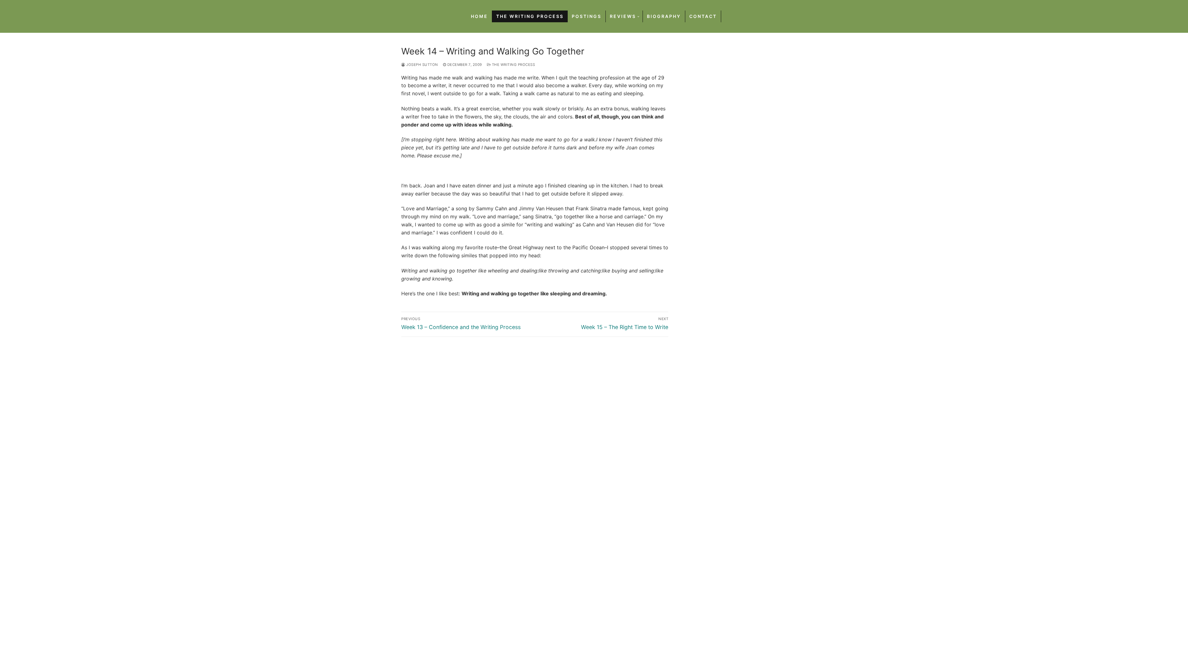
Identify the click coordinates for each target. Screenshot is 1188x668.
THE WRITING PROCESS (513, 64)
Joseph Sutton (421, 64)
